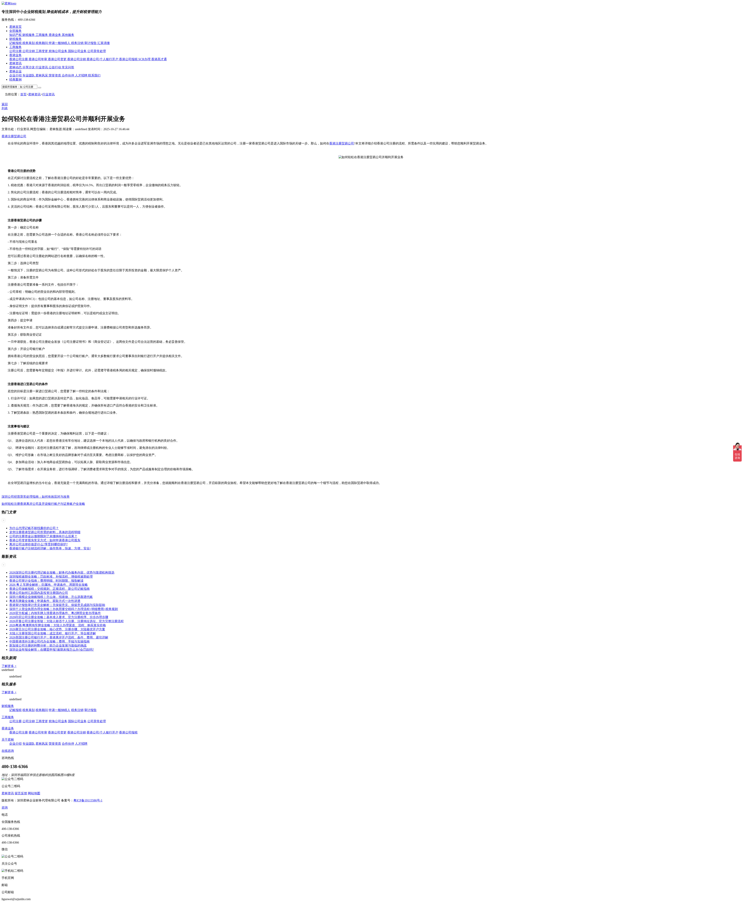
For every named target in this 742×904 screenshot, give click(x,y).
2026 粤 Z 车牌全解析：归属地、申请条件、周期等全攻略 (48, 584)
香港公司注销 (77, 59)
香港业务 (55, 34)
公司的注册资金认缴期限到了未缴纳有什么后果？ (43, 536)
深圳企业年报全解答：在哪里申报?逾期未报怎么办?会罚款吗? (51, 649)
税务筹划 (29, 43)
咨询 (5, 807)
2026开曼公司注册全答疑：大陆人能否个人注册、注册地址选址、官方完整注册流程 (66, 621)
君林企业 (15, 71)
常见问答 (68, 67)
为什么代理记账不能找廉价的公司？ (34, 528)
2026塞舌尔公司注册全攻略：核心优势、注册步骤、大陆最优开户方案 (57, 629)
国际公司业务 (77, 51)
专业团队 (29, 75)
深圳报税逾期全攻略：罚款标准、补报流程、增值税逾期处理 (51, 576)
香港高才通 (159, 59)
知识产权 (15, 34)
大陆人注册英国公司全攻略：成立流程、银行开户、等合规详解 (52, 633)
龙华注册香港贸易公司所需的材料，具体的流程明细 (44, 532)
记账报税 (15, 43)
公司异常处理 (96, 51)
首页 (23, 94)
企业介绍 (15, 75)
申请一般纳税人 (60, 43)
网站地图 (34, 793)
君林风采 (42, 75)
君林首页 (15, 26)
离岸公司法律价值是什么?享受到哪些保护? (38, 544)
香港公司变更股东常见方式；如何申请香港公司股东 (44, 540)
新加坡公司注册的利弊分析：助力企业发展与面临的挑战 (48, 645)
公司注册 (15, 51)
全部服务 (15, 30)
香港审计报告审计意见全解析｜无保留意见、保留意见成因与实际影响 (57, 605)
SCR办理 (144, 59)
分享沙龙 (29, 67)
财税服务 (29, 34)
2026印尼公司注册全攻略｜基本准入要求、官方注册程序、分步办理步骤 (58, 617)
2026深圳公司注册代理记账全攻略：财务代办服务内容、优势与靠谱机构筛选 (61, 572)
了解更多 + (9, 666)
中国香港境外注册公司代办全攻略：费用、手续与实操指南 (49, 641)
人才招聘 (81, 75)
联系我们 (94, 75)
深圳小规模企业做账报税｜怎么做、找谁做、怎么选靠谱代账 (51, 596)
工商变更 (42, 51)
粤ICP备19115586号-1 (87, 800)
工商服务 (42, 34)
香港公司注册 (19, 59)
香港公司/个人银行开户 (103, 59)
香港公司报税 (128, 59)
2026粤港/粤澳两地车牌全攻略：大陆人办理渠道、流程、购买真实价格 (57, 625)
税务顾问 (42, 43)
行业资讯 (42, 67)
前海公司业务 (58, 51)
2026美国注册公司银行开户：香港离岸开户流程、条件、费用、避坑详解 (58, 637)
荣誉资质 (55, 75)
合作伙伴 (68, 75)
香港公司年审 (38, 59)
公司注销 (29, 51)
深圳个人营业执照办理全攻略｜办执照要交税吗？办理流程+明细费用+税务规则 (63, 609)
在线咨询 (8, 750)
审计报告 (90, 43)
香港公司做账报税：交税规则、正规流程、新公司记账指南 (49, 588)
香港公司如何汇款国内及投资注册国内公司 (38, 592)
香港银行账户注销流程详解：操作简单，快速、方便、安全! (50, 548)
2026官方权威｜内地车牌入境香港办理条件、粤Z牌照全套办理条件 (55, 613)
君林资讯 (15, 63)
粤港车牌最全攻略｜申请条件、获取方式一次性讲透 (44, 601)
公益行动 (55, 67)
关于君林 (8, 739)
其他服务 (68, 34)
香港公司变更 (57, 59)
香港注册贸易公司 (14, 136)
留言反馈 (21, 793)
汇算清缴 (103, 43)
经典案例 (15, 79)
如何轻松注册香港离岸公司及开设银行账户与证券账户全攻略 (43, 503)
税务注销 (77, 43)
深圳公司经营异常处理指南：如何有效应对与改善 (36, 496)
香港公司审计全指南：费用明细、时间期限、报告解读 (46, 580)
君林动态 (15, 67)
